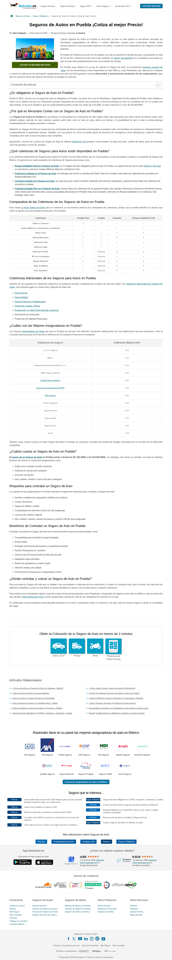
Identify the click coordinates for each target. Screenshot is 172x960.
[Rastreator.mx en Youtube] (80, 939)
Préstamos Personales (107, 909)
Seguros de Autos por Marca (44, 915)
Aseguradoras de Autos (63, 842)
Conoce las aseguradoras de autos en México (86, 782)
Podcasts (134, 909)
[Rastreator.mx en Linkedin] (86, 939)
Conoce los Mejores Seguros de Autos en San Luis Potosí (114, 693)
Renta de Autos (104, 906)
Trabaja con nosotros (18, 921)
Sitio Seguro (14, 912)
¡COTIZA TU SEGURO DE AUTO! (34, 65)
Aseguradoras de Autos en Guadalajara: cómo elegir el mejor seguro (118, 708)
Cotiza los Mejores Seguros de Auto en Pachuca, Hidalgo (37, 708)
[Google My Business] (71, 860)
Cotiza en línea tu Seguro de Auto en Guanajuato (33, 698)
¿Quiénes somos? (17, 906)
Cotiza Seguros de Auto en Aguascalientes (30, 693)
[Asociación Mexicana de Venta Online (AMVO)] (124, 885)
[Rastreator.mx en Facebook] (68, 938)
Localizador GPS (122, 6)
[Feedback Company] (123, 860)
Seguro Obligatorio (126, 842)
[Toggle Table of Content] (157, 85)
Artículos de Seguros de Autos (45, 912)
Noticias (106, 842)
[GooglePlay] (22, 862)
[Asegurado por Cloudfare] (43, 885)
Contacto (13, 918)
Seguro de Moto (67, 6)
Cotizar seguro (151, 6)
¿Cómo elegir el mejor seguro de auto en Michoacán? (112, 688)
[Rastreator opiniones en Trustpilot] (93, 885)
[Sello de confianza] (60, 885)
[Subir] (167, 955)
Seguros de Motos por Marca (77, 912)
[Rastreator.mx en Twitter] (74, 939)
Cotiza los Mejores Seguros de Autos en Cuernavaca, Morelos (116, 698)
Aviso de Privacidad (90, 945)
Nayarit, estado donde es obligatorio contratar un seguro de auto (117, 713)
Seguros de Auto (39, 906)
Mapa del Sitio (136, 915)
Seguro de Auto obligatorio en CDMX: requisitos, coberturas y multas (42, 713)
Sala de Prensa (136, 912)
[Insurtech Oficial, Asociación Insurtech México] (107, 885)
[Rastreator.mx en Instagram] (91, 938)
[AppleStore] (44, 862)
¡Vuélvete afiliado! (16, 924)
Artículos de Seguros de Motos (78, 909)
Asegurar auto (88, 842)
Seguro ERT (85, 6)
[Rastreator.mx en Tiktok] (103, 939)
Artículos (41, 842)
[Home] (11, 16)
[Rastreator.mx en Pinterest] (97, 939)
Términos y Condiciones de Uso (66, 945)
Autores (12, 909)
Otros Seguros (102, 6)
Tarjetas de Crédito (106, 912)
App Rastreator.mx (33, 850)
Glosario (133, 906)
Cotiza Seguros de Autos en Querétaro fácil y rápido (35, 703)
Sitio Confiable (15, 915)
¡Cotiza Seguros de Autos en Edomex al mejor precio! (112, 703)
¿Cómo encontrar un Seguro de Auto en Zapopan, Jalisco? (37, 688)
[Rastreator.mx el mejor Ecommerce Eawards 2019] (75, 885)
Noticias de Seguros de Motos (77, 906)
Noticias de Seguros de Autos (44, 909)
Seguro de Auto (47, 6)
